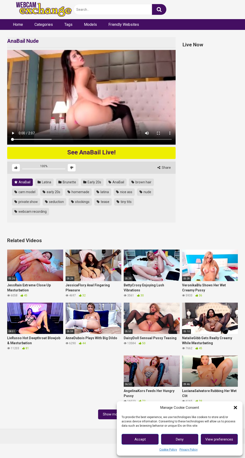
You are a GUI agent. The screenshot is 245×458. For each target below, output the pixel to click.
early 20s (53, 192)
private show (28, 202)
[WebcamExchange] (41, 9)
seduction (56, 202)
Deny (180, 439)
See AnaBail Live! (91, 152)
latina (104, 192)
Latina (46, 182)
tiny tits (126, 202)
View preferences (219, 439)
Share (166, 167)
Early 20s (94, 182)
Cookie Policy (168, 449)
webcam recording (32, 211)
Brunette (69, 182)
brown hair (143, 182)
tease (104, 202)
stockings (81, 202)
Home (18, 24)
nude (147, 192)
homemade (80, 192)
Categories (43, 24)
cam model (26, 192)
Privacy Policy (188, 449)
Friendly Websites (123, 24)
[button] (235, 407)
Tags (68, 24)
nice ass (125, 192)
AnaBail (24, 182)
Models (90, 24)
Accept (140, 439)
